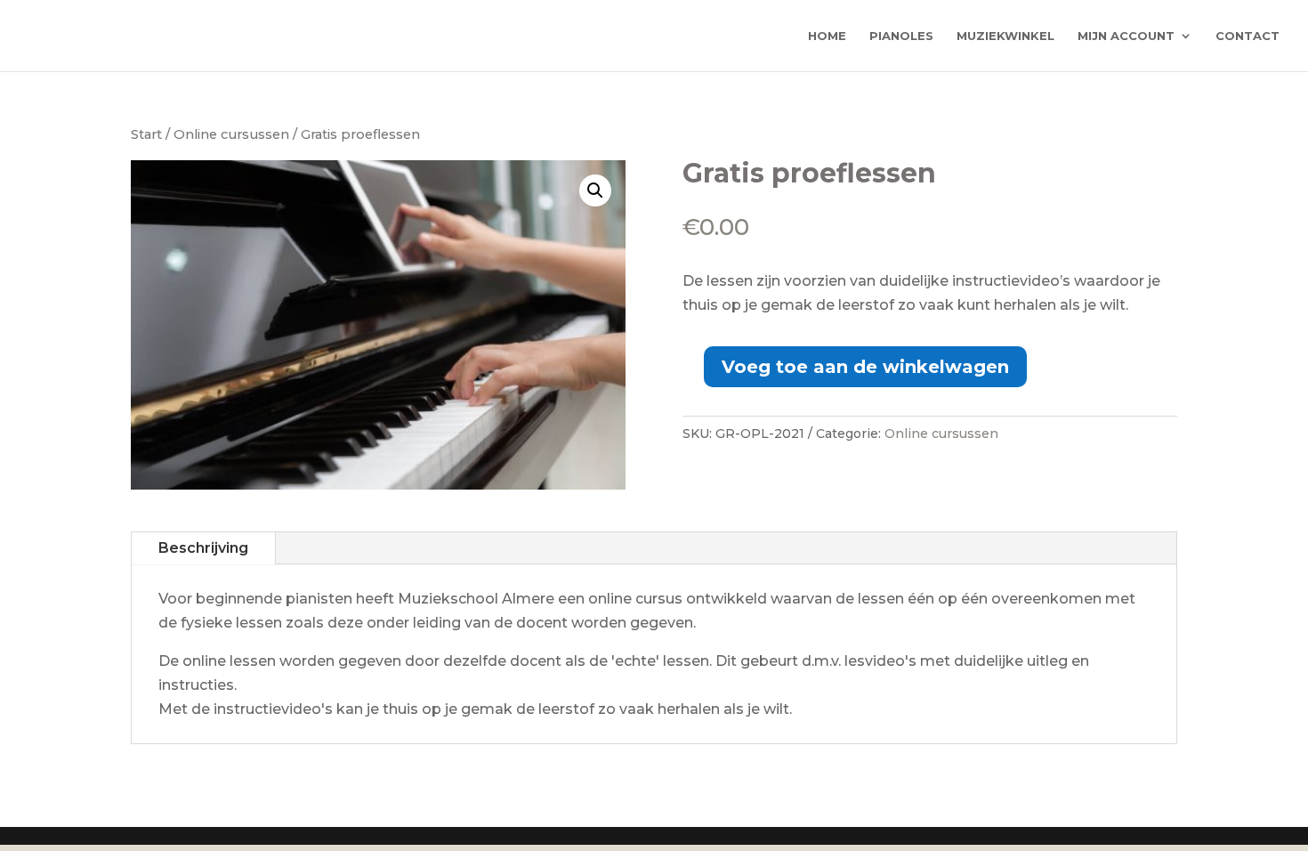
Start (146, 134)
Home (827, 36)
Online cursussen (231, 134)
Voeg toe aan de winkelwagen (865, 366)
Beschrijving (203, 547)
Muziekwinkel (1005, 36)
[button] (595, 190)
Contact (1247, 36)
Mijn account (1126, 36)
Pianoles (901, 36)
